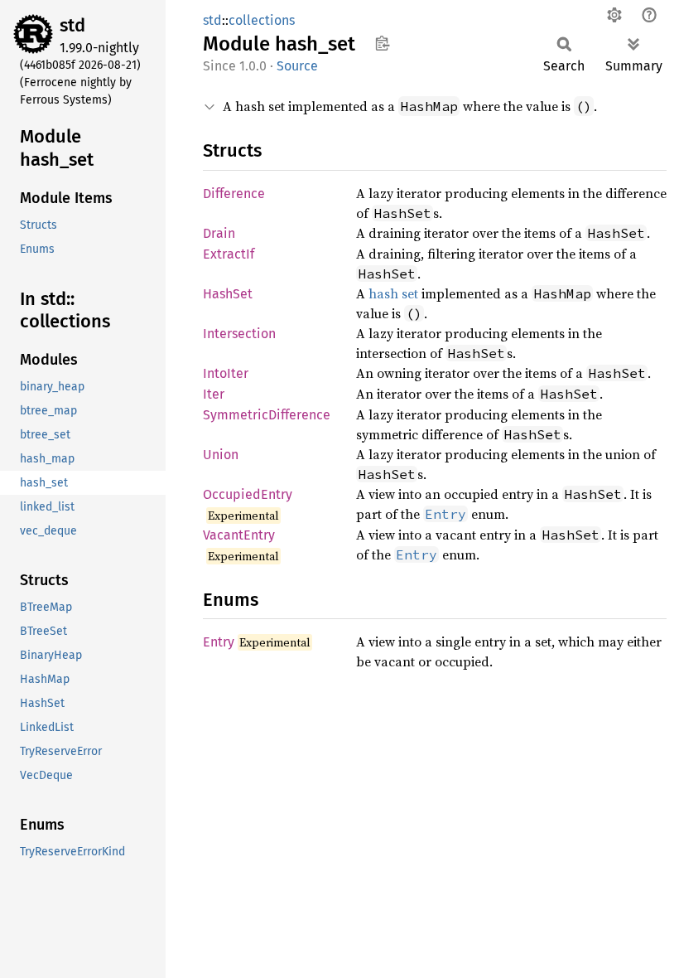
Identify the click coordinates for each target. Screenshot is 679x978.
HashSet (228, 294)
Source (297, 66)
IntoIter (225, 373)
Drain (219, 233)
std (72, 25)
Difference (234, 193)
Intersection (239, 333)
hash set (393, 293)
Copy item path (382, 43)
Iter (213, 394)
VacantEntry (239, 535)
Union (220, 454)
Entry (218, 642)
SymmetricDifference (266, 415)
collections (262, 20)
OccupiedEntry (247, 494)
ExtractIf (228, 254)
